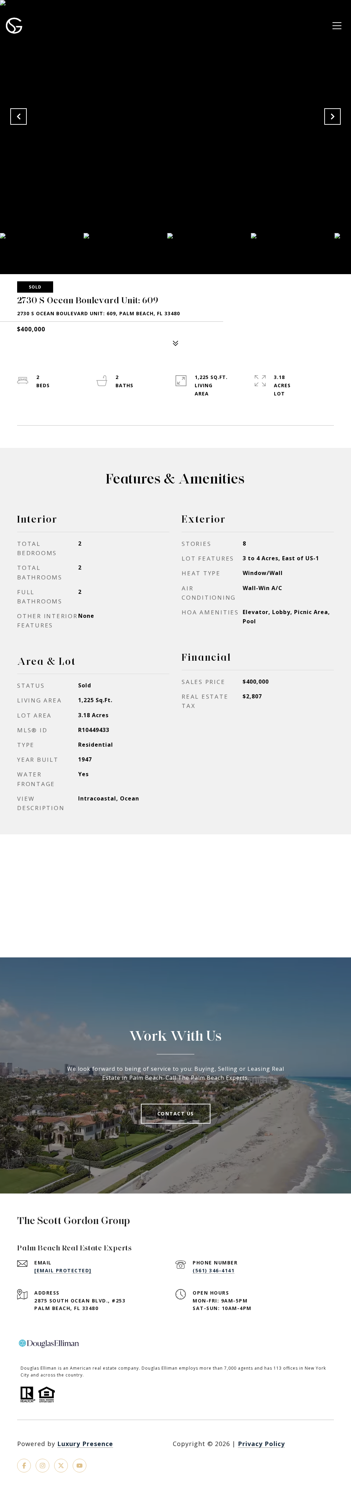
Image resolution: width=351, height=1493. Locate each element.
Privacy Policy (261, 1444)
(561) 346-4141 (213, 1270)
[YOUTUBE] (79, 1465)
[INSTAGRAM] (42, 1465)
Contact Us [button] (175, 1113)
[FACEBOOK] (24, 1465)
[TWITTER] (61, 1465)
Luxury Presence (85, 1444)
